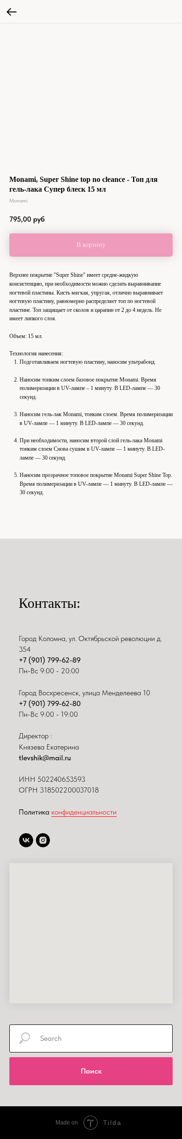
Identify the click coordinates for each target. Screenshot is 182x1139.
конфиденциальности (84, 811)
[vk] (26, 840)
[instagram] (43, 840)
